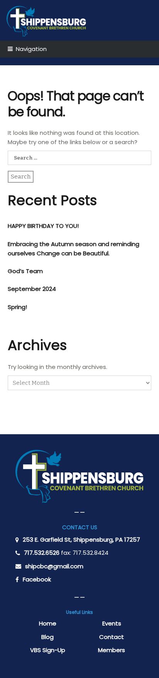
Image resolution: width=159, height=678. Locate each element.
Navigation (31, 49)
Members (111, 650)
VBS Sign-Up (47, 650)
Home (47, 623)
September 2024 (32, 289)
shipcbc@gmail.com (54, 566)
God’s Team (25, 271)
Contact (111, 637)
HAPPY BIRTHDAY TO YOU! (43, 226)
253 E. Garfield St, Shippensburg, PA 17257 (81, 539)
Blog (47, 637)
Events (111, 623)
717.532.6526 (41, 553)
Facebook (37, 579)
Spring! (17, 307)
